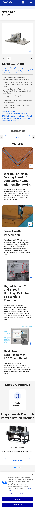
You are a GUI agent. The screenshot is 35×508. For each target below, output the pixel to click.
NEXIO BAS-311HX (20, 7)
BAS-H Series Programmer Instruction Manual (16, 118)
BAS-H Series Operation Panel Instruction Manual (17, 116)
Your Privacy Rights (17, 494)
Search (27, 3)
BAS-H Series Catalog (8, 111)
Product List (10, 7)
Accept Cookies (17, 504)
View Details (17, 461)
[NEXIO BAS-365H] (17, 434)
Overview (17, 137)
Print (31, 70)
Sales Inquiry (7, 70)
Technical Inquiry (20, 70)
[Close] (33, 475)
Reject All (17, 499)
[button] (3, 58)
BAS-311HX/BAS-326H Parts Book (12, 121)
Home (3, 7)
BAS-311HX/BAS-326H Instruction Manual (14, 113)
